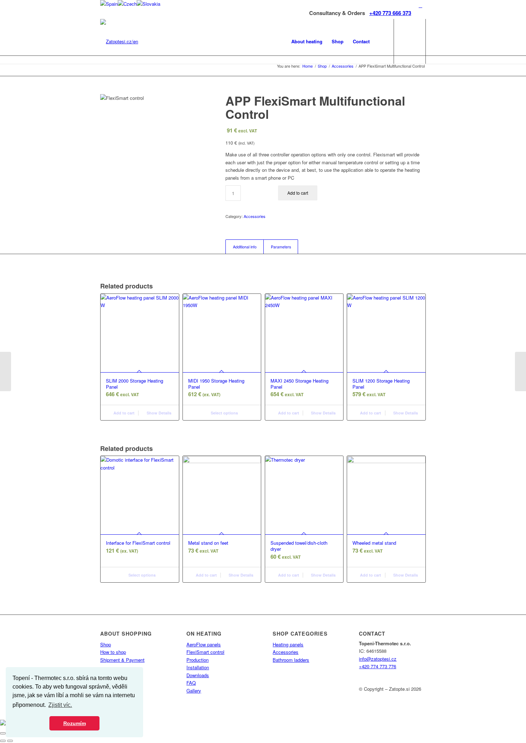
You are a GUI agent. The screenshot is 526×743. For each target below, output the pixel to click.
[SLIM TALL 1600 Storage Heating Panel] (5, 371)
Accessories (255, 216)
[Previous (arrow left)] (3, 741)
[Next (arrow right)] (10, 741)
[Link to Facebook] (420, 5)
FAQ (191, 682)
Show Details (158, 413)
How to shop (113, 652)
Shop (105, 644)
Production (197, 659)
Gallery (193, 690)
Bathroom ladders (291, 659)
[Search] (381, 41)
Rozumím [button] (74, 723)
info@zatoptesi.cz (377, 658)
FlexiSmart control (205, 652)
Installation (197, 667)
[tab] (244, 246)
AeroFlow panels (203, 644)
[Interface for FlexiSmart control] (520, 371)
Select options (224, 413)
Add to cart (297, 193)
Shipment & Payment (122, 659)
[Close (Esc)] (3, 733)
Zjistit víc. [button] (60, 705)
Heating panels (288, 644)
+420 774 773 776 (377, 666)
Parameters (281, 246)
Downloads (197, 675)
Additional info (245, 246)
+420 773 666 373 (390, 13)
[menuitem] (307, 41)
